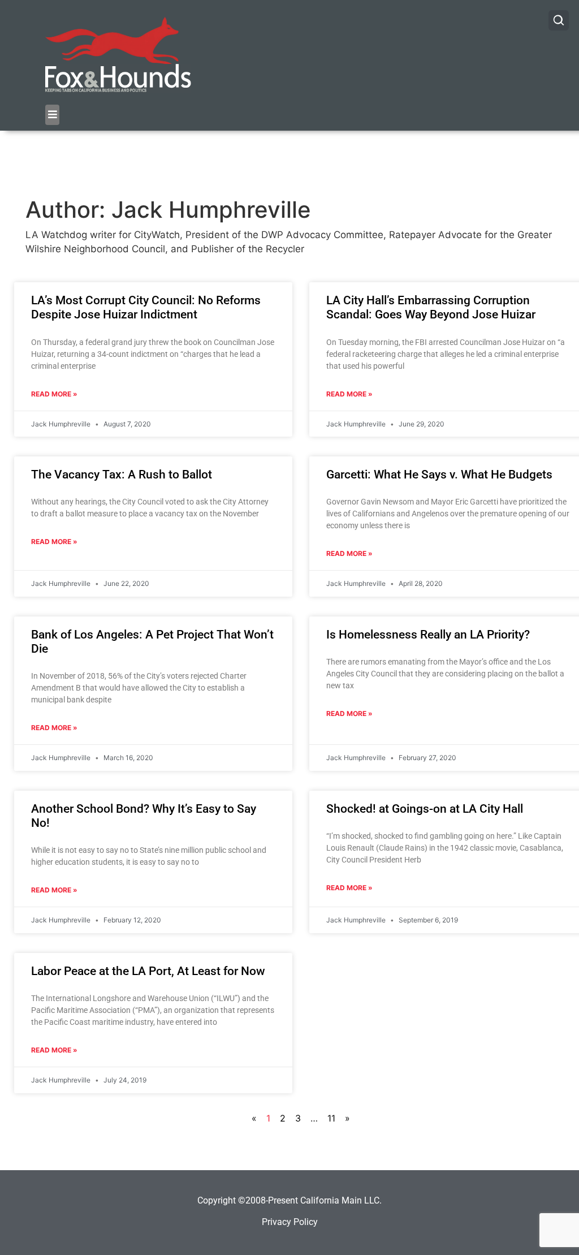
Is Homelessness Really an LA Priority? (428, 634)
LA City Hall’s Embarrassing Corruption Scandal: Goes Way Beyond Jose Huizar (430, 307)
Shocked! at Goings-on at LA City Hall (424, 809)
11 (331, 1118)
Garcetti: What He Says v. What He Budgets (439, 474)
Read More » (54, 394)
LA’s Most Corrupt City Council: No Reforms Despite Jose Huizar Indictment (146, 307)
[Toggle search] (558, 20)
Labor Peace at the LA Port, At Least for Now (148, 971)
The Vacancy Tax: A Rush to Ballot (121, 474)
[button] (52, 115)
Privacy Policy (290, 1222)
